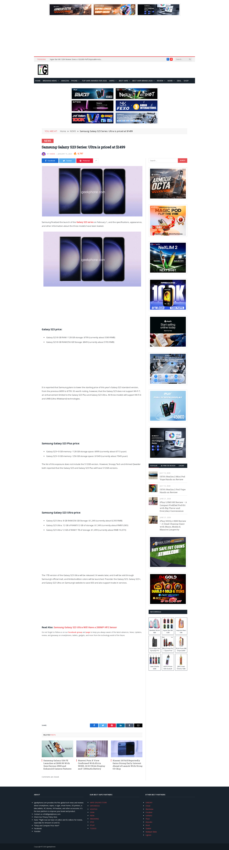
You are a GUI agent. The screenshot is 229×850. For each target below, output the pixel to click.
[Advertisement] (114, 36)
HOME (37, 80)
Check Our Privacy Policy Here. (45, 817)
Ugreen (148, 835)
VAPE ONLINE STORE (98, 802)
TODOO (93, 828)
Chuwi (148, 806)
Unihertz (149, 815)
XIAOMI (181, 466)
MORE (170, 80)
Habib (52, 154)
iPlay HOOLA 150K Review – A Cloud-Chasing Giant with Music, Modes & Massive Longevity (173, 525)
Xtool (148, 825)
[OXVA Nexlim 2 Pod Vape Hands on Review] (153, 488)
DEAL (179, 80)
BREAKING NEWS (50, 80)
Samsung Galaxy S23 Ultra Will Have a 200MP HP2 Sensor (85, 627)
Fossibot (149, 812)
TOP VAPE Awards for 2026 (94, 80)
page (88, 632)
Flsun (148, 819)
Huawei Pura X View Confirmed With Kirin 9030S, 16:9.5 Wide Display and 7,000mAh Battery (91, 764)
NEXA (92, 815)
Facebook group (75, 632)
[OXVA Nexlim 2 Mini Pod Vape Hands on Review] (153, 475)
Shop (186, 80)
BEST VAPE (123, 80)
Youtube (37, 831)
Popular (153, 466)
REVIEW (160, 80)
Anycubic (149, 822)
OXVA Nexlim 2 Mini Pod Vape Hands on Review (172, 478)
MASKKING (94, 819)
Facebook (38, 828)
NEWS (47, 141)
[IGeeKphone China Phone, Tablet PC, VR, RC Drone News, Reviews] (43, 70)
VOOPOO (93, 809)
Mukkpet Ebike (151, 832)
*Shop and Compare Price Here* (46, 825)
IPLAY (92, 825)
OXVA (92, 812)
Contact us (38, 814)
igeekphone (51, 847)
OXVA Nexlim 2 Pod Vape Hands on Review (172, 491)
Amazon (65, 80)
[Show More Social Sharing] (96, 160)
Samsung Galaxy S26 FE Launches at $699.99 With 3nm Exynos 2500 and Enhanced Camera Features (57, 764)
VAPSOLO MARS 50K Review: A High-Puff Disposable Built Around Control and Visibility (77, 59)
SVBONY (149, 802)
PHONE (74, 80)
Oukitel (148, 828)
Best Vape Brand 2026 (142, 80)
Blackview (149, 809)
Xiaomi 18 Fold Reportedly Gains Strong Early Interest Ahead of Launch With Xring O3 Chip (127, 764)
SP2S (92, 822)
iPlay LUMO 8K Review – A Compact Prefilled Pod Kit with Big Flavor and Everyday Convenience (173, 506)
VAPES (111, 80)
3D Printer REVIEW (168, 466)
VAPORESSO (95, 806)
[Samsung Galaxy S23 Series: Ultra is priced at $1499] (92, 191)
